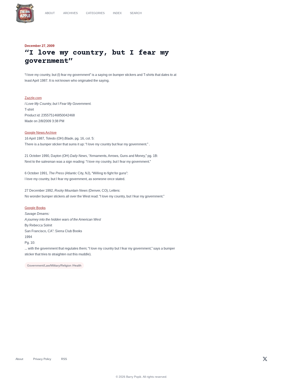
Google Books (35, 208)
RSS (64, 359)
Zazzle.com (33, 98)
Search (136, 13)
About (50, 13)
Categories (95, 13)
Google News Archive (41, 132)
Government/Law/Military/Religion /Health (54, 265)
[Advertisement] (221, 75)
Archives (70, 13)
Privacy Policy (42, 359)
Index (117, 13)
